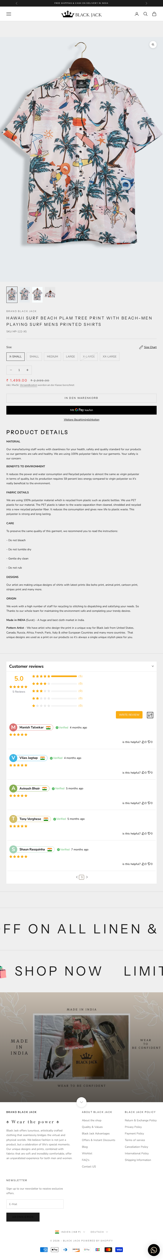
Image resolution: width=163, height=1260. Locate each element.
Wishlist (87, 1153)
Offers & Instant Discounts (98, 1140)
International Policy (137, 1153)
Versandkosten (28, 385)
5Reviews (19, 692)
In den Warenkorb (81, 398)
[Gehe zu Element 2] (24, 295)
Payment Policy (134, 1133)
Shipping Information (138, 1160)
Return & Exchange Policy (141, 1120)
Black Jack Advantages (96, 1133)
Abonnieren (23, 1217)
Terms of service (135, 1140)
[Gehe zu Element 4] (50, 292)
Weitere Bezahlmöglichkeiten (81, 420)
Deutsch (97, 1232)
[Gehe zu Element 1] (11, 295)
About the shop (91, 1120)
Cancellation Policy (136, 1147)
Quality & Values (92, 1127)
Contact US (89, 1166)
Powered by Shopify (97, 1240)
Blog (85, 1147)
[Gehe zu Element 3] (37, 295)
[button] (77, 877)
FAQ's (85, 1160)
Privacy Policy (133, 1127)
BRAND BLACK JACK (21, 311)
